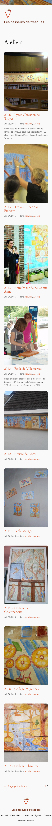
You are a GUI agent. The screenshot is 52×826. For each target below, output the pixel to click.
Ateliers (36, 123)
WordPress (30, 820)
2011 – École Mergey (18, 531)
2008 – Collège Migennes (21, 689)
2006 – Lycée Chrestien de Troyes (22, 117)
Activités (28, 123)
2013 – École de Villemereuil (23, 369)
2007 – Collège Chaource (21, 766)
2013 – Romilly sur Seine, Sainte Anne (25, 290)
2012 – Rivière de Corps (20, 454)
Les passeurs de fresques (24, 22)
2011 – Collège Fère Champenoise (17, 610)
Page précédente (15, 786)
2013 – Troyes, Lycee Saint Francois (22, 209)
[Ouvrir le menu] (5, 28)
